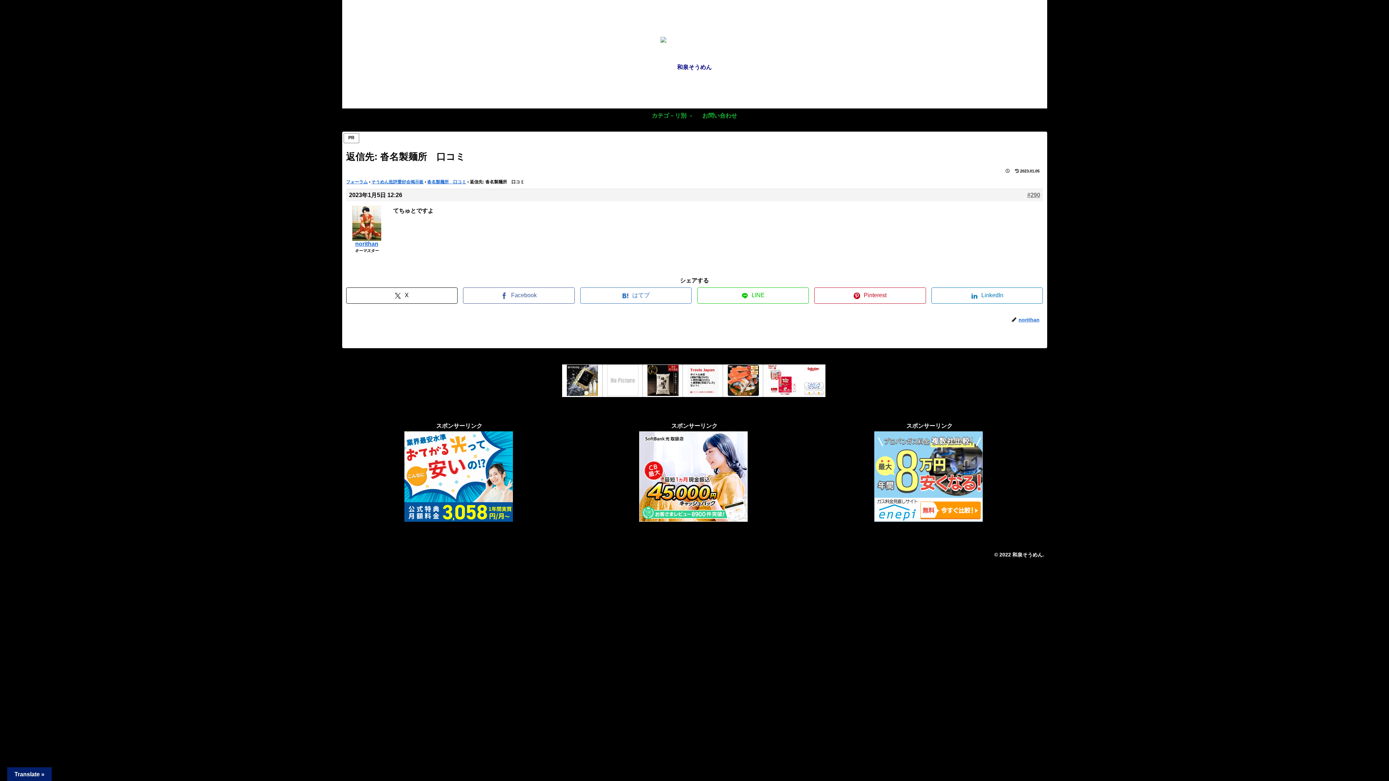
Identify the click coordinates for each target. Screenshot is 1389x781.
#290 (1033, 195)
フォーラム (357, 181)
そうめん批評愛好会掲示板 (397, 181)
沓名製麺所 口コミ (446, 181)
